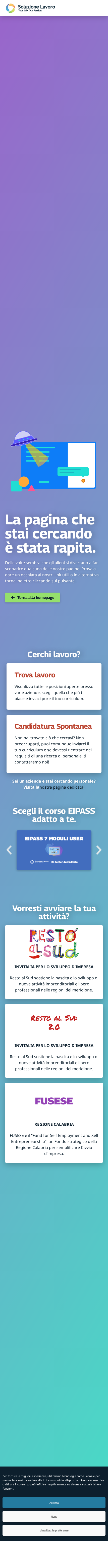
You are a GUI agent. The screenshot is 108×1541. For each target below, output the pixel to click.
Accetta (54, 1502)
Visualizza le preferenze (54, 1530)
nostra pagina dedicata (61, 787)
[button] (9, 850)
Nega (54, 1516)
